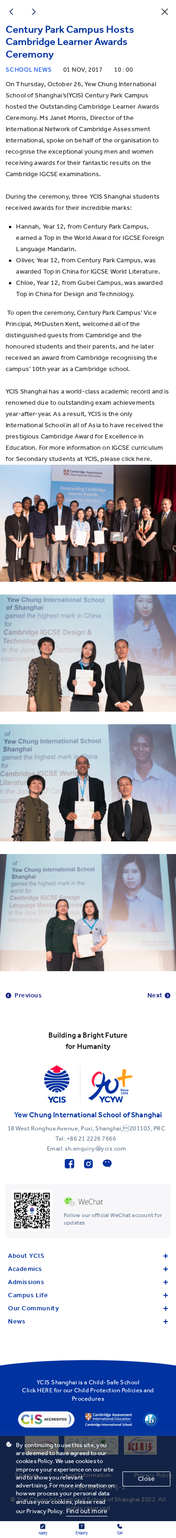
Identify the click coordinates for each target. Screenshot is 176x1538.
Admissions (26, 1282)
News (16, 1321)
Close (146, 1479)
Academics (25, 1269)
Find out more (86, 1511)
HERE (45, 1390)
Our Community (33, 1308)
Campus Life (28, 1295)
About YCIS (26, 1256)
